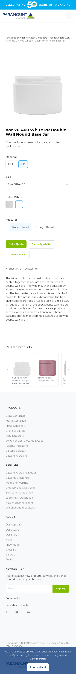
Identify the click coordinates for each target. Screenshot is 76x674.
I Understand (38, 667)
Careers (10, 554)
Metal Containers (16, 426)
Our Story (11, 534)
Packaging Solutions (16, 37)
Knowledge (13, 544)
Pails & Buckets (15, 435)
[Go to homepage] (19, 16)
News (9, 539)
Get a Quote (16, 244)
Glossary (11, 549)
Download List (18, 254)
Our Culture (12, 529)
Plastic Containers (37, 37)
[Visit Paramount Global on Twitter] (21, 615)
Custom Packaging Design (21, 472)
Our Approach (14, 524)
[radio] (9, 204)
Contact (10, 559)
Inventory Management (19, 492)
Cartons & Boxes (16, 451)
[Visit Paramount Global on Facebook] (10, 615)
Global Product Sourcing (20, 487)
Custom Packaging (17, 455)
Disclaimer (31, 269)
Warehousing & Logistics (20, 507)
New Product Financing (19, 502)
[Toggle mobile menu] (69, 15)
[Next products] (68, 369)
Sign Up (61, 588)
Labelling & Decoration (19, 497)
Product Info (13, 269)
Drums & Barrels (15, 431)
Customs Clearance (17, 478)
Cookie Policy (38, 658)
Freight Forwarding (17, 482)
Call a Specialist (41, 244)
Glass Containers (15, 416)
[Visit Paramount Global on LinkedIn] (32, 615)
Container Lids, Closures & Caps (24, 440)
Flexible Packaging (17, 446)
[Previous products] (8, 369)
